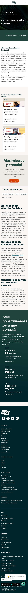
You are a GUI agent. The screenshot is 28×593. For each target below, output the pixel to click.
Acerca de (4, 516)
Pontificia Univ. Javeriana (8, 482)
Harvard (3, 478)
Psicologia (4, 433)
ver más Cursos (5, 452)
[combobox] (14, 35)
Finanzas (3, 436)
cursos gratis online (17, 255)
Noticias (3, 528)
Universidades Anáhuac (7, 487)
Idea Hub (4, 537)
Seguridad (4, 545)
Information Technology (8, 194)
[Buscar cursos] (25, 2)
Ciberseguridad (5, 449)
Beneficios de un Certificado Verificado (11, 500)
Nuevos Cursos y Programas (9, 503)
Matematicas (4, 442)
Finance (17, 194)
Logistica (3, 445)
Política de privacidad (7, 561)
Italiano (3, 465)
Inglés (2, 460)
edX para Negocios (7, 518)
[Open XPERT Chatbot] (23, 583)
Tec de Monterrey (6, 476)
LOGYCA (3, 485)
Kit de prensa (5, 547)
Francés (3, 467)
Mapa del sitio (5, 568)
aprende (8, 12)
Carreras (3, 526)
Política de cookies (6, 563)
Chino (2, 462)
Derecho (3, 438)
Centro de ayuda (6, 542)
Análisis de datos (5, 447)
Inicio (2, 12)
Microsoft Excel (5, 431)
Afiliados (3, 521)
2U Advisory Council (7, 523)
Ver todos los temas (7, 197)
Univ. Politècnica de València (9, 489)
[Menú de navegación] (2, 2)
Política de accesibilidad (8, 566)
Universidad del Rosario (7, 480)
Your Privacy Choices (7, 571)
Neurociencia (4, 440)
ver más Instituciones (7, 492)
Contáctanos (5, 540)
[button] (3, 418)
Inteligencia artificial (6, 429)
